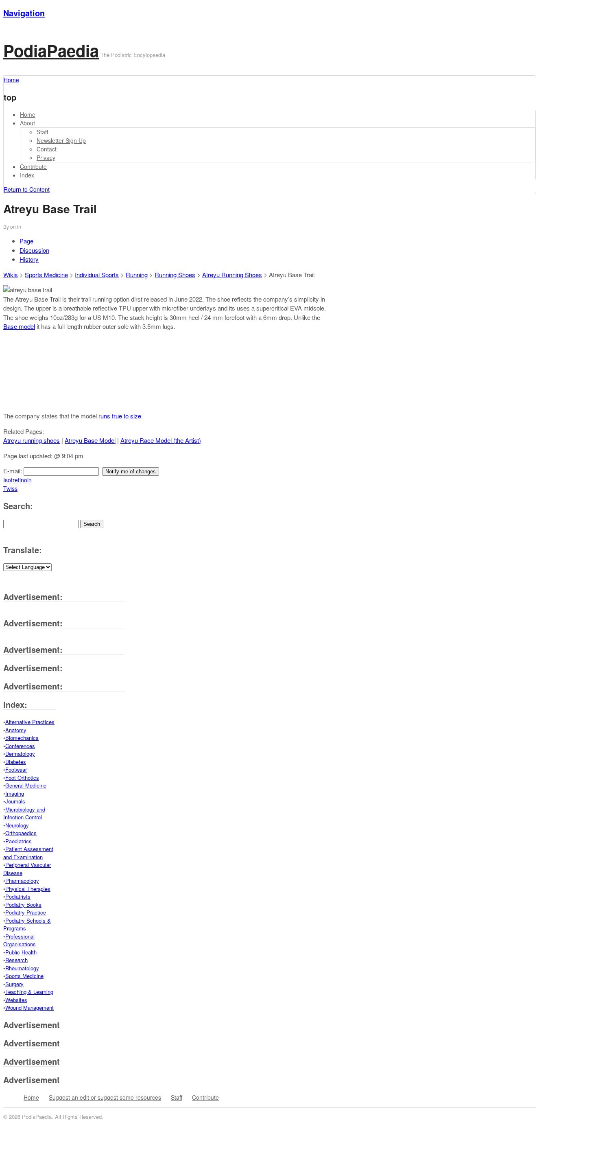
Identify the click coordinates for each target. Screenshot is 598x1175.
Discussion (34, 250)
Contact (47, 149)
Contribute (33, 166)
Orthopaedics (21, 833)
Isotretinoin (17, 480)
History (29, 259)
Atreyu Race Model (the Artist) (160, 440)
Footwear (16, 769)
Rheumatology (22, 968)
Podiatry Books (23, 904)
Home (27, 114)
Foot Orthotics (22, 777)
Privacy (46, 157)
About (27, 123)
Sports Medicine (46, 274)
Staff (42, 132)
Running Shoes (175, 274)
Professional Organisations (19, 940)
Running (137, 274)
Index (27, 175)
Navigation (24, 13)
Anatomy (15, 730)
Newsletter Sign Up (61, 140)
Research (16, 960)
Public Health (21, 952)
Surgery (14, 984)
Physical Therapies (27, 889)
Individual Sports (97, 274)
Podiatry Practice (25, 912)
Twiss (10, 488)
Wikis (10, 274)
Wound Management (29, 1007)
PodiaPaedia (51, 50)
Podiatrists (18, 896)
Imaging (14, 793)
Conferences (20, 746)
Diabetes (15, 762)
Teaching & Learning (29, 992)
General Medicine (25, 785)
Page (26, 240)
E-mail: (13, 470)
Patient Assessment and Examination (28, 853)
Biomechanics (22, 738)
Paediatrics (18, 841)
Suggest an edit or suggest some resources (105, 1097)
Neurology (17, 825)
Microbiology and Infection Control (24, 813)
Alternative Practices (30, 722)
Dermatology (20, 753)
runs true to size (119, 415)
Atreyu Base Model (90, 440)
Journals (15, 801)
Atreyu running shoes (31, 440)
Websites (16, 1000)
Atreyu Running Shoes (232, 274)
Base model (19, 326)
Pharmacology (22, 880)
